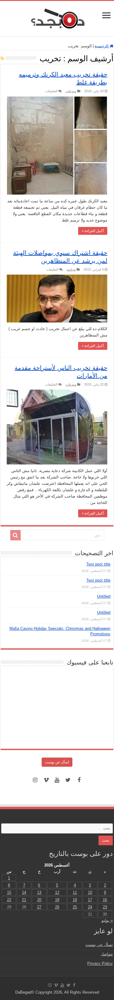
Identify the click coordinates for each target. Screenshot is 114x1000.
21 (24, 899)
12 (57, 892)
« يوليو (107, 920)
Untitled (103, 596)
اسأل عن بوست (57, 762)
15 (9, 892)
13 (39, 892)
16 (105, 899)
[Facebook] (79, 780)
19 (57, 899)
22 (9, 899)
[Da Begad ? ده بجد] (57, 17)
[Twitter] (68, 780)
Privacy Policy (100, 963)
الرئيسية (102, 46)
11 (75, 892)
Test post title (98, 564)
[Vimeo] (46, 780)
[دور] (15, 535)
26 (57, 907)
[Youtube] (57, 780)
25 (75, 907)
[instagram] (35, 780)
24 (90, 907)
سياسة (71, 269)
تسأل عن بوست (99, 944)
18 (75, 899)
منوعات (71, 91)
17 (90, 899)
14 (24, 892)
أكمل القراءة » (93, 231)
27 (39, 907)
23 (105, 907)
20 (39, 899)
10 (90, 892)
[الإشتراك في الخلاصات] (2, 58)
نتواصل (107, 954)
